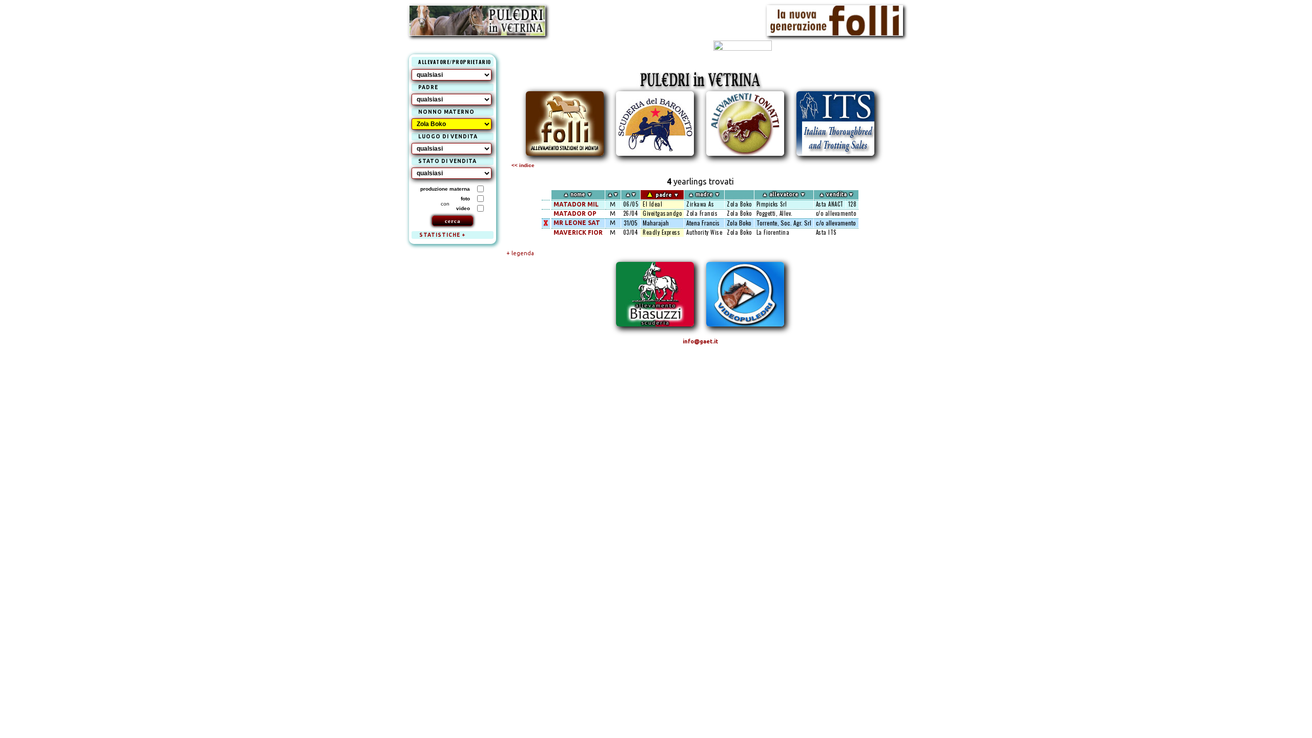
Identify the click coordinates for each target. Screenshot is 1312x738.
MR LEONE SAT (577, 222)
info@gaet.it (700, 341)
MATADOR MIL (576, 204)
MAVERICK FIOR (578, 232)
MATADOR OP (575, 213)
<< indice (523, 165)
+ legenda (520, 253)
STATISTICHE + (442, 235)
